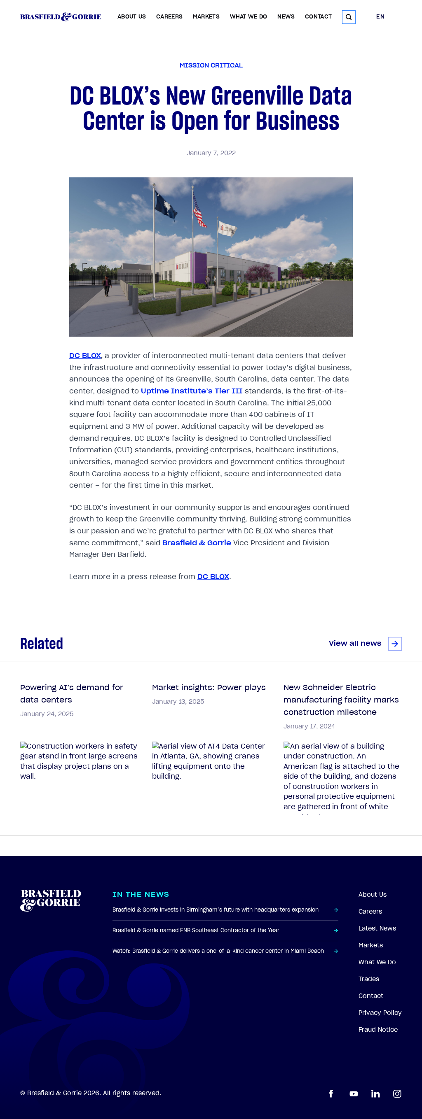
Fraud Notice (378, 1029)
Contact (318, 16)
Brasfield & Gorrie (196, 543)
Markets (206, 16)
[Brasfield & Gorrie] (60, 16)
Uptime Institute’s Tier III (192, 391)
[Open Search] (349, 17)
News (286, 16)
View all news (355, 643)
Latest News (377, 928)
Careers (169, 16)
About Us (131, 16)
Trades (369, 979)
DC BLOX (85, 355)
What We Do (248, 16)
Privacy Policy (380, 1013)
